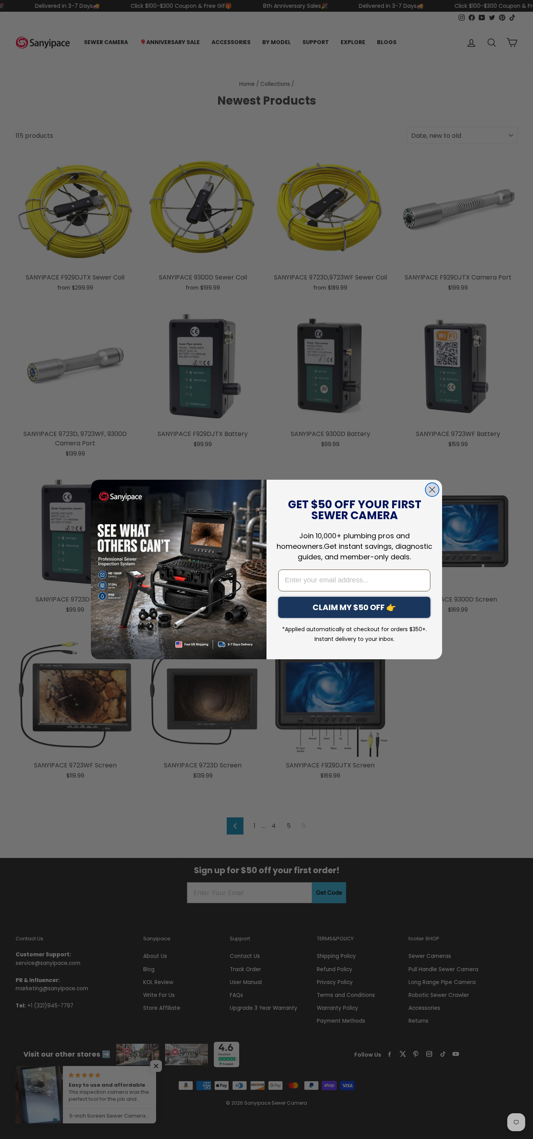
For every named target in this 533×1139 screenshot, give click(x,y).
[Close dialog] (432, 490)
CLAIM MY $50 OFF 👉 (354, 607)
